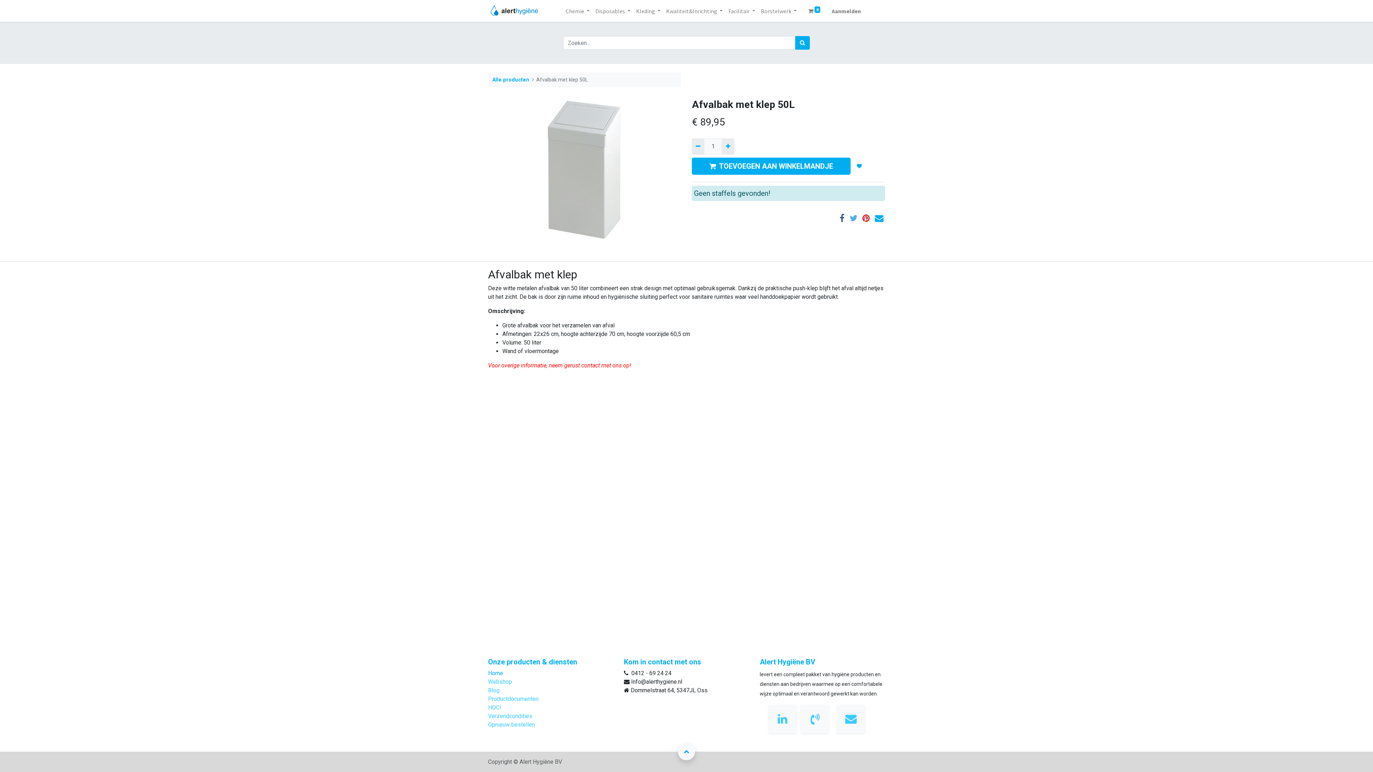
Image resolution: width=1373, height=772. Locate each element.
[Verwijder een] (698, 146)
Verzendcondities (510, 716)
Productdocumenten (513, 699)
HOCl (494, 707)
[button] (859, 166)
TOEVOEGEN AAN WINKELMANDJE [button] (776, 166)
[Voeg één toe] (728, 146)
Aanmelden (846, 11)
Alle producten (510, 80)
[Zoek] (802, 43)
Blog (494, 690)
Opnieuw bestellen (511, 724)
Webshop (500, 681)
